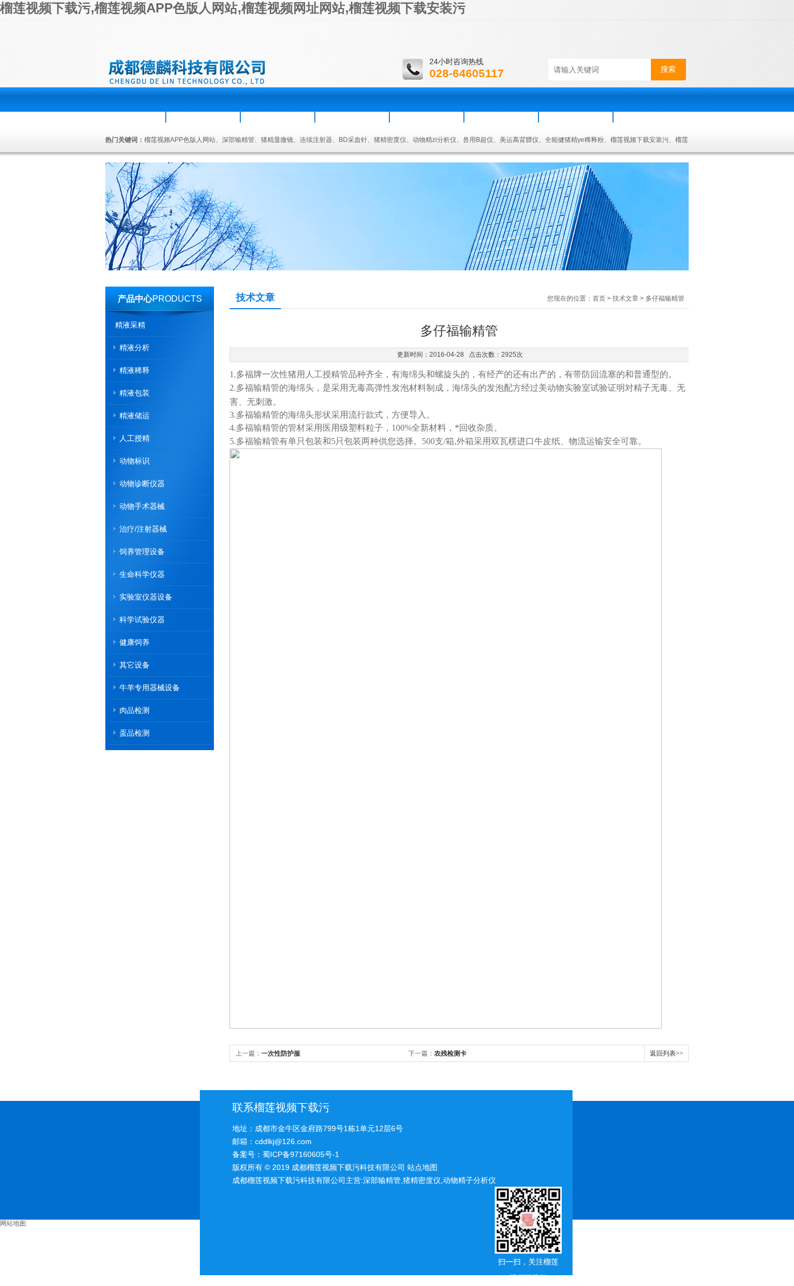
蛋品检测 (134, 733)
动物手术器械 (142, 506)
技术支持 (427, 115)
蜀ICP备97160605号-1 (301, 1154)
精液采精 (130, 325)
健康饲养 (134, 642)
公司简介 (203, 115)
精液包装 (134, 393)
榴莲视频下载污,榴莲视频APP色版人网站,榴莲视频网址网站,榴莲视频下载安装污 (233, 8)
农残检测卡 (450, 1053)
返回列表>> (666, 1053)
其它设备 (134, 665)
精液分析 (134, 347)
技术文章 (625, 298)
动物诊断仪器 (142, 483)
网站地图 (13, 1223)
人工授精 (134, 438)
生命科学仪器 (142, 574)
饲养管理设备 (142, 551)
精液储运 (134, 415)
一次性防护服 (280, 1053)
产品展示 (352, 115)
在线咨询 (576, 115)
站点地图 (422, 1167)
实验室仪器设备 (145, 597)
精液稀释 (134, 370)
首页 (136, 115)
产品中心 (135, 298)
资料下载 (501, 115)
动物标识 (134, 461)
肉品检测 (134, 710)
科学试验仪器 (142, 619)
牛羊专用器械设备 (149, 687)
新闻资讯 (278, 115)
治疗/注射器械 (143, 529)
